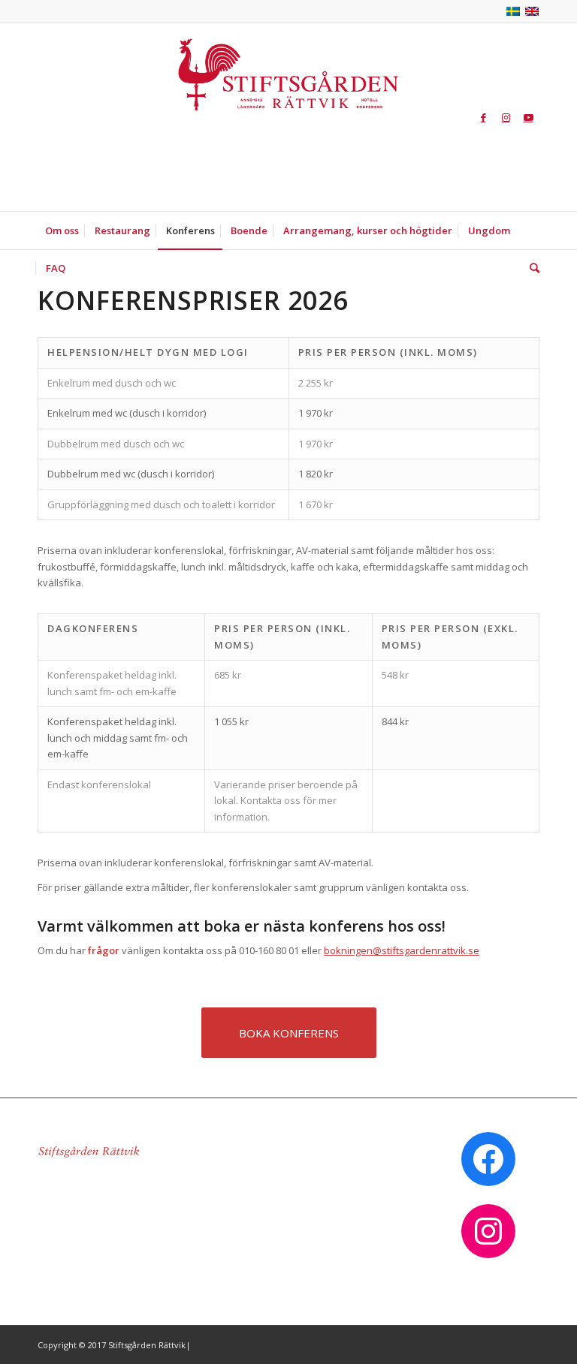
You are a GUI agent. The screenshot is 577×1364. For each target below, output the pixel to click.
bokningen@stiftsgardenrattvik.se (401, 950)
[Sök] (530, 268)
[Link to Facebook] (483, 117)
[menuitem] (62, 230)
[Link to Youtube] (528, 117)
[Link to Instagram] (505, 117)
